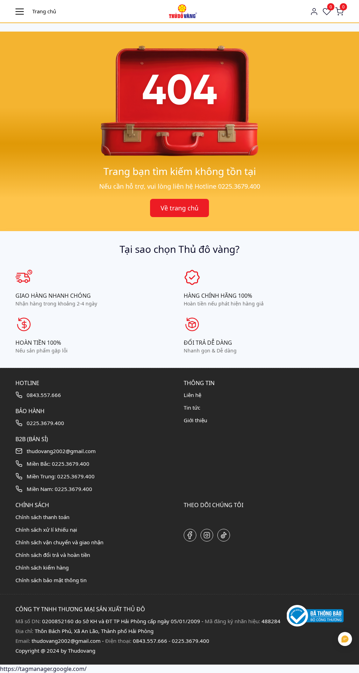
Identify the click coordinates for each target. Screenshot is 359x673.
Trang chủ (44, 11)
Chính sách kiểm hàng (42, 567)
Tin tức (192, 407)
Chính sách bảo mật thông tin (51, 580)
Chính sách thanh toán (42, 516)
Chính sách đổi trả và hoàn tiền (52, 554)
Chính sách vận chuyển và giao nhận (59, 542)
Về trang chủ (179, 208)
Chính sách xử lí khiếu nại (46, 529)
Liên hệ (192, 394)
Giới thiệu (195, 420)
